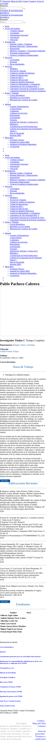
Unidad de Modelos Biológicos (22, 82)
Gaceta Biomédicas (17, 95)
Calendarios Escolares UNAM (10, 687)
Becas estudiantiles (17, 64)
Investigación (10, 42)
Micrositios (9, 138)
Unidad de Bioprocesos (19, 75)
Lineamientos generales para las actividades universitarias (20, 656)
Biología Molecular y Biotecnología (24, 46)
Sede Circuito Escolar (7, 706)
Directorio (6, 1)
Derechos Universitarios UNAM (11, 692)
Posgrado (13, 62)
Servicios (8, 66)
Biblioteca (14, 69)
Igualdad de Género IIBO (20, 142)
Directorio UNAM (6, 682)
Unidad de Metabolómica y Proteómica (25, 84)
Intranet (8, 104)
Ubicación (14, 40)
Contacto (32, 1)
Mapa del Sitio (39, 723)
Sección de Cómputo (18, 71)
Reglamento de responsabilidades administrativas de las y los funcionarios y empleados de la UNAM (21, 662)
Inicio (7, 26)
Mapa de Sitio (16, 1)
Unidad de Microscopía (19, 80)
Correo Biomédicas (6, 647)
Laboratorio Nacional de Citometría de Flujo (27, 89)
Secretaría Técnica (17, 140)
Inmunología (15, 49)
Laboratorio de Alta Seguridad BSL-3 (24, 86)
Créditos (41, 721)
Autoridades (14, 33)
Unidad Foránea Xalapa (9, 351)
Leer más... (5, 481)
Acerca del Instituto (12, 28)
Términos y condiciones (40, 737)
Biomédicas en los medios (20, 98)
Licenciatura (14, 60)
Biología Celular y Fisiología (21, 44)
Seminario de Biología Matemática (23, 144)
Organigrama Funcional (19, 35)
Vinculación (14, 37)
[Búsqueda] (24, 8)
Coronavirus (14, 147)
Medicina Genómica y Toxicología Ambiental (27, 51)
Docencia (8, 57)
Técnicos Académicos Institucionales (24, 55)
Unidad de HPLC (17, 77)
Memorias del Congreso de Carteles (23, 100)
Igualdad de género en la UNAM (11, 696)
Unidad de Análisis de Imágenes (22, 73)
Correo (25, 1)
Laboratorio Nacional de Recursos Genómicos (28, 91)
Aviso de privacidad (40, 732)
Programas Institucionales (20, 53)
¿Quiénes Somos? (17, 31)
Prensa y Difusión (12, 93)
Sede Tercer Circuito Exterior (10, 701)
